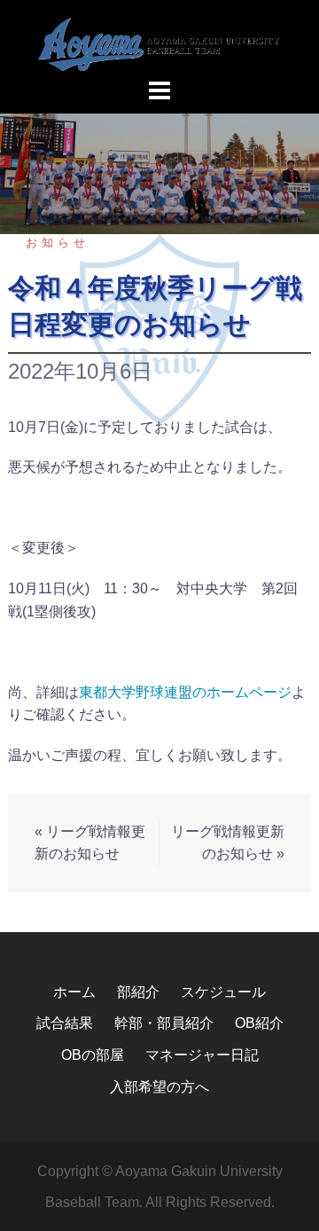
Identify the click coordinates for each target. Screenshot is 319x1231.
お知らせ (57, 242)
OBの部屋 (92, 1054)
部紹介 (138, 992)
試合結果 (64, 1023)
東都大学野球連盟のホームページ (185, 692)
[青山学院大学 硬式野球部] (159, 43)
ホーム (74, 992)
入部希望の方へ (159, 1086)
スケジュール (223, 992)
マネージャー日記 (202, 1054)
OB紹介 (259, 1023)
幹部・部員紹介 (164, 1023)
